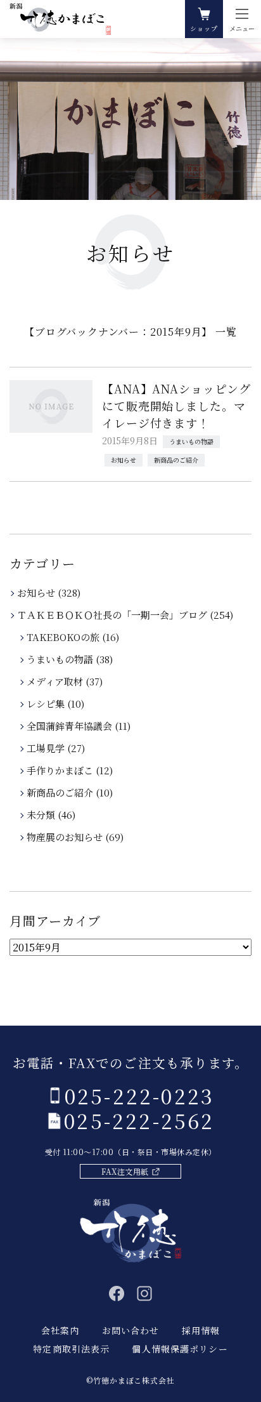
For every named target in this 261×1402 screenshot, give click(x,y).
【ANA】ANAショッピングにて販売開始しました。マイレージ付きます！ (176, 405)
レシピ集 (47, 703)
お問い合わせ (131, 1330)
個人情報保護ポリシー (179, 1348)
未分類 (42, 814)
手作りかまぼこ (61, 770)
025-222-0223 (139, 1095)
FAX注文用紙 (124, 1171)
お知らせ (123, 460)
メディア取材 (56, 681)
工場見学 (47, 748)
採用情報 (201, 1330)
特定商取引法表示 (71, 1348)
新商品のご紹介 (176, 460)
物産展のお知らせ (66, 836)
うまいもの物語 (191, 441)
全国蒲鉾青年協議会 (70, 725)
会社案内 (60, 1330)
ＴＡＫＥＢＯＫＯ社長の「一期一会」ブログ (113, 614)
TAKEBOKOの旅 (64, 637)
